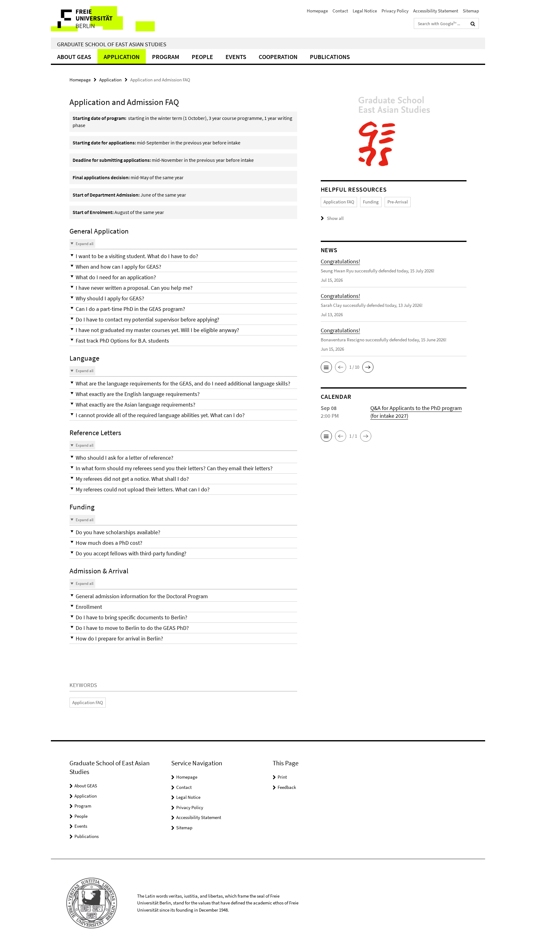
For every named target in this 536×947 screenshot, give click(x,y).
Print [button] (282, 777)
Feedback (287, 787)
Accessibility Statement (435, 11)
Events (236, 57)
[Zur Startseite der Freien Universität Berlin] (103, 18)
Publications (330, 57)
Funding (371, 202)
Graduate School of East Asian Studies (111, 44)
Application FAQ (87, 702)
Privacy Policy (395, 11)
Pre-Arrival (397, 202)
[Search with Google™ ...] (473, 24)
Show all (335, 218)
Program (165, 57)
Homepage (317, 11)
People (202, 57)
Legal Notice (365, 11)
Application (122, 57)
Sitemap (471, 11)
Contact (340, 11)
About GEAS (74, 57)
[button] (183, 256)
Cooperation (278, 57)
